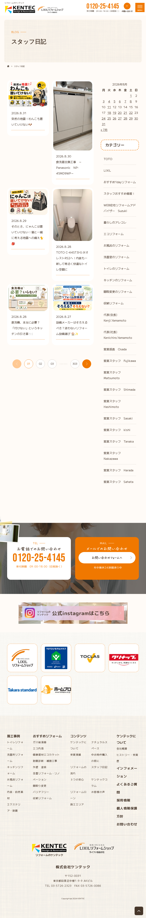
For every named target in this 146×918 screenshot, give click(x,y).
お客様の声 (98, 792)
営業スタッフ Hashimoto (114, 404)
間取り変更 (39, 785)
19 (114, 113)
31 (103, 124)
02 (40, 363)
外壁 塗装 (39, 767)
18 (109, 113)
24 (104, 118)
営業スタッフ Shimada (119, 389)
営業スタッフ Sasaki (118, 418)
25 (109, 118)
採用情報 (124, 800)
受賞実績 (75, 754)
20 (120, 113)
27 (120, 118)
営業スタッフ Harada (118, 470)
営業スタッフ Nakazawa (114, 456)
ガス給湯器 (39, 742)
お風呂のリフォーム (116, 245)
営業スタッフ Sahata (118, 482)
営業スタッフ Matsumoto (114, 375)
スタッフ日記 (99, 767)
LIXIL (107, 170)
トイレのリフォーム (116, 268)
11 (109, 107)
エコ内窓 (38, 748)
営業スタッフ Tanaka (119, 441)
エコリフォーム (114, 234)
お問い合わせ (127, 824)
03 (52, 363)
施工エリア (77, 804)
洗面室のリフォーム (116, 257)
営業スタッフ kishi (117, 430)
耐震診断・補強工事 (45, 761)
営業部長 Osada (115, 349)
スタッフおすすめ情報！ (119, 193)
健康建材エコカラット (46, 754)
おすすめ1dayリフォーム (120, 182)
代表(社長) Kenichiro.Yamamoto (118, 335)
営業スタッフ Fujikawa (120, 361)
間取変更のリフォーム (118, 291)
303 (74, 363)
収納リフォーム (114, 303)
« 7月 (104, 130)
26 (114, 118)
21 (125, 113)
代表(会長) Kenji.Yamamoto (115, 317)
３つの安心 (77, 779)
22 (131, 113)
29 (131, 118)
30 (136, 118)
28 (125, 118)
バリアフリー (41, 792)
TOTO (108, 159)
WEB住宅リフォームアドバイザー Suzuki (120, 208)
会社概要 (122, 748)
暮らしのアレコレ (115, 222)
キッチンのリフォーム (118, 280)
